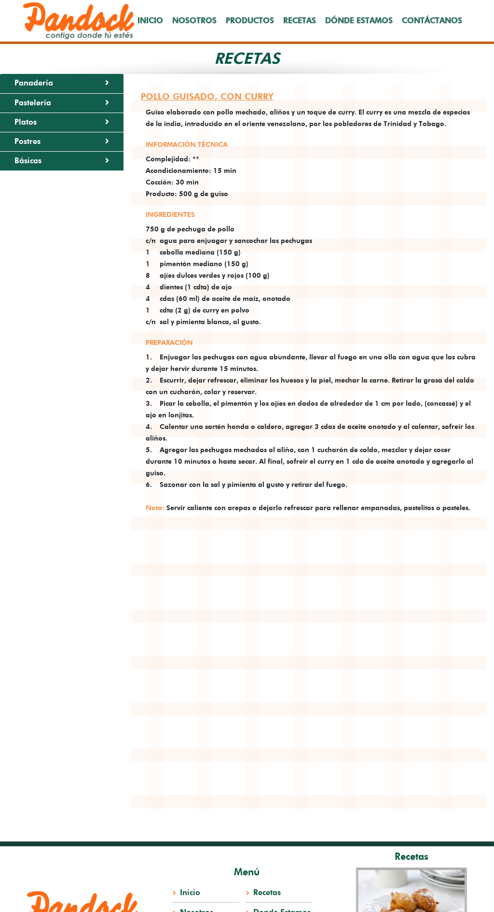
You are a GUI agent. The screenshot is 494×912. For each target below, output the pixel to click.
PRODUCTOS (250, 21)
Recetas (267, 893)
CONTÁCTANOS (432, 21)
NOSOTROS (194, 21)
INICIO (150, 21)
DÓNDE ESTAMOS (359, 21)
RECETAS (299, 21)
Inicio (190, 893)
